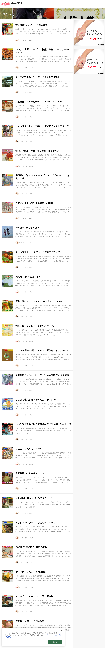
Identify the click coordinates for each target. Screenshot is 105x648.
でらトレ (8, 14)
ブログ (21, 243)
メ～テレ (21, 40)
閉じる (55, 642)
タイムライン (29, 40)
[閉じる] (61, 630)
